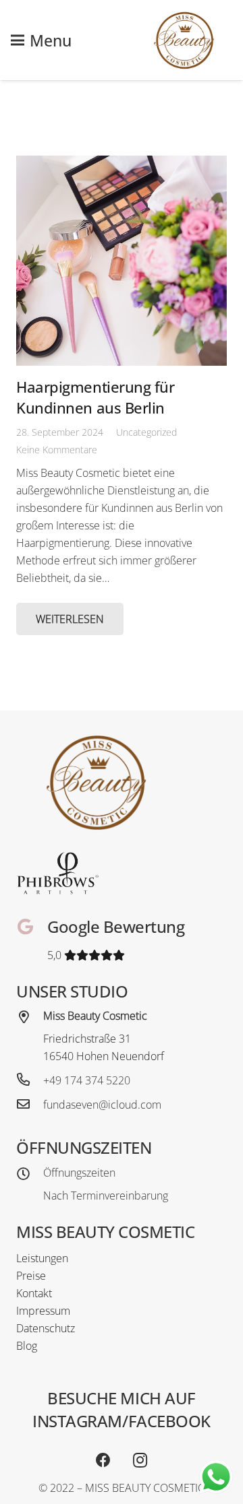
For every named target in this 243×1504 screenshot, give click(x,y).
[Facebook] (103, 1460)
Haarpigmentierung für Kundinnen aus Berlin (95, 397)
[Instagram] (140, 1460)
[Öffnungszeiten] (29, 1174)
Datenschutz (45, 1328)
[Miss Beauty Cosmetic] (29, 1017)
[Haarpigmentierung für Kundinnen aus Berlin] (121, 261)
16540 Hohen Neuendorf (103, 1056)
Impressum (43, 1310)
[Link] (184, 40)
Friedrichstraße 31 (87, 1038)
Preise (31, 1275)
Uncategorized (146, 432)
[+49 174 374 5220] (29, 1080)
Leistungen (42, 1258)
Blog (26, 1345)
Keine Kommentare (56, 449)
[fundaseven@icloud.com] (29, 1104)
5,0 (55, 955)
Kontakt (34, 1293)
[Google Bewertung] (31, 928)
